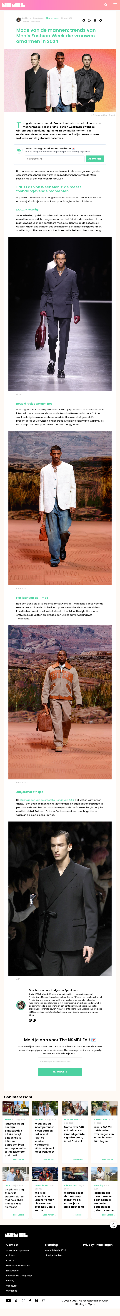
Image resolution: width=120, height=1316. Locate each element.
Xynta (91, 1304)
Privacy (10, 1280)
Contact (10, 1260)
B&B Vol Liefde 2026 (55, 1250)
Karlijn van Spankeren (33, 18)
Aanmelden (95, 158)
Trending (51, 1245)
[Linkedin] (34, 1020)
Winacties (11, 1290)
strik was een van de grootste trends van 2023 (47, 800)
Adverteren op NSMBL (17, 1250)
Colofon (10, 1255)
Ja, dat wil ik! (60, 1071)
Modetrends (52, 18)
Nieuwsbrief (12, 1270)
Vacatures (12, 1285)
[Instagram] (30, 1020)
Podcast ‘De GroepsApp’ (19, 1275)
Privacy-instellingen (98, 1245)
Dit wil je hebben (53, 1255)
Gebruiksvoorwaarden (18, 1265)
